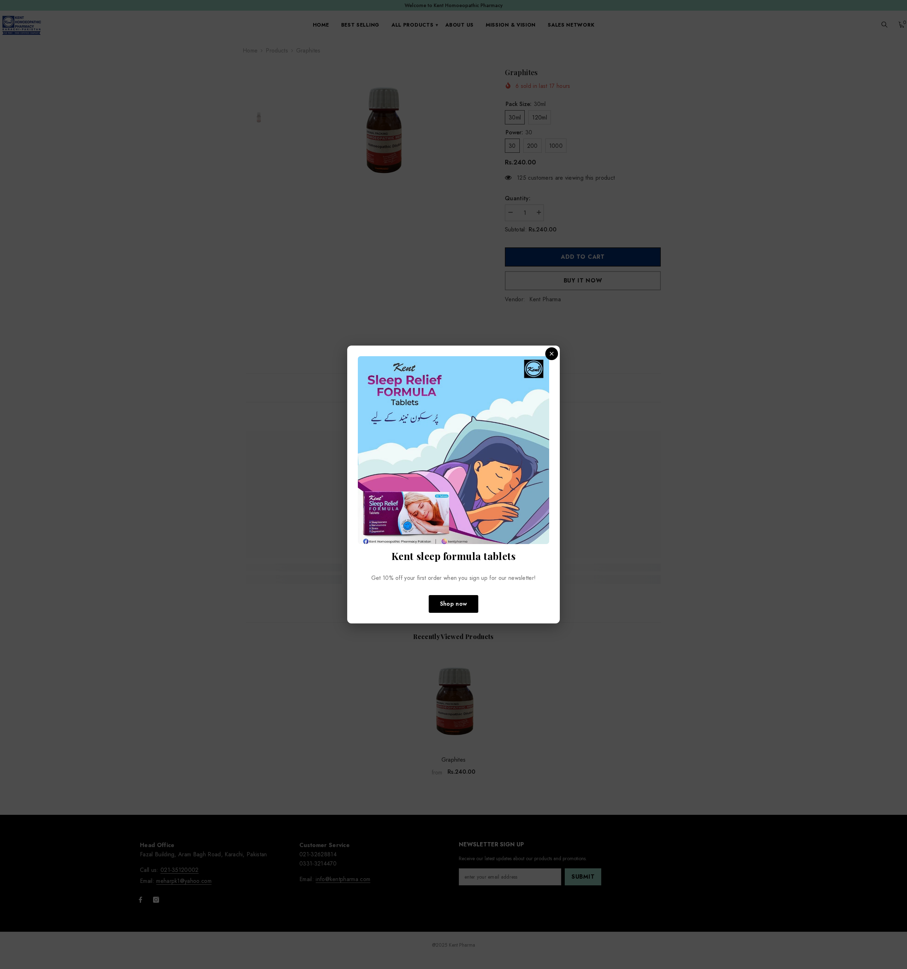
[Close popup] (551, 353)
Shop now (453, 604)
